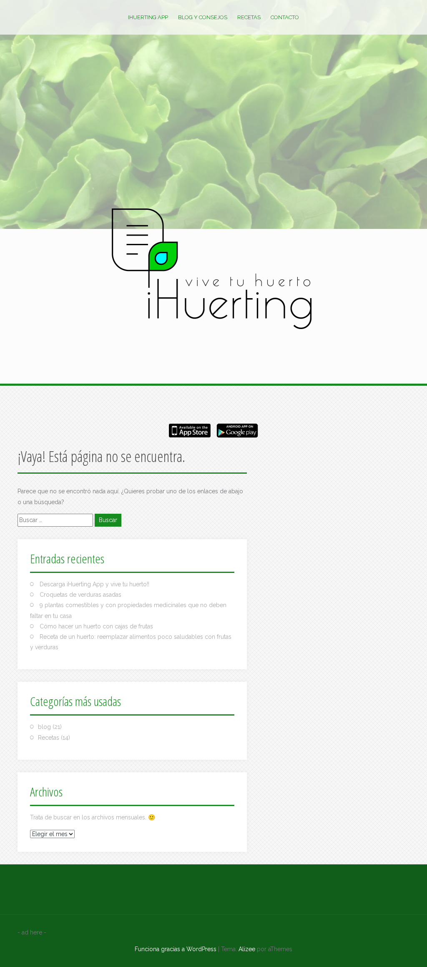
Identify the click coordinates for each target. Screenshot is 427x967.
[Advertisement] (213, 146)
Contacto (285, 17)
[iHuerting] (213, 270)
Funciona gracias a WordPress (175, 949)
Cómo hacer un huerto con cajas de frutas (96, 626)
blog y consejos (202, 17)
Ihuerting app (148, 17)
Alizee (247, 949)
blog (44, 726)
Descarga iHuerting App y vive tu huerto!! (94, 584)
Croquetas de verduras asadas (80, 594)
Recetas (249, 17)
